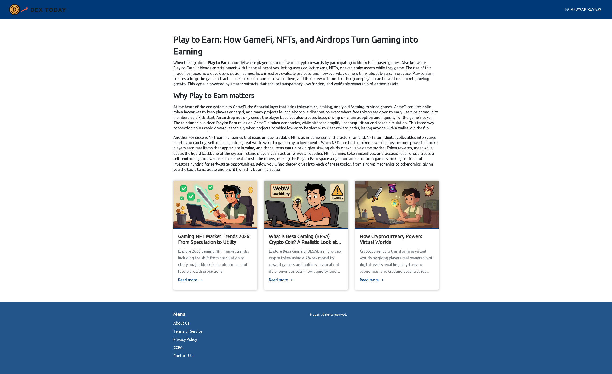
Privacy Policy (185, 339)
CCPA (178, 347)
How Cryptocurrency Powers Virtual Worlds (391, 239)
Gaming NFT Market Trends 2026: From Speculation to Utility (214, 239)
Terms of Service (187, 331)
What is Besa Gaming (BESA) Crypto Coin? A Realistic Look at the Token (303, 239)
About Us (181, 323)
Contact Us (183, 355)
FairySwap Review (583, 9)
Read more (188, 280)
